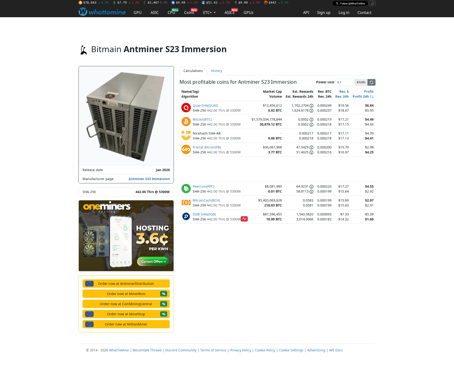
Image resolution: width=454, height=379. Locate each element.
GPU (138, 12)
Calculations (193, 70)
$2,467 (157, 2)
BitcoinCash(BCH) (206, 200)
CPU (173, 11)
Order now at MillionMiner (126, 324)
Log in (344, 12)
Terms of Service (213, 350)
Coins (190, 11)
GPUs (248, 12)
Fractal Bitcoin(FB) (207, 147)
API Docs (336, 350)
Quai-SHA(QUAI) (205, 105)
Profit (369, 91)
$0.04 (187, 2)
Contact (364, 12)
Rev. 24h (342, 96)
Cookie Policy (265, 350)
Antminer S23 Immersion (149, 179)
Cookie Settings (291, 350)
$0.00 (249, 2)
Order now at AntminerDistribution (126, 283)
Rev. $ (344, 91)
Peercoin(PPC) (203, 186)
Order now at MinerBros (136, 293)
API (306, 12)
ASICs (231, 11)
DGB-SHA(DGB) (204, 214)
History (216, 70)
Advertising (316, 350)
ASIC (155, 12)
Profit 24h (361, 96)
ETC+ (208, 12)
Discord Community (180, 350)
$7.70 (128, 2)
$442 (278, 2)
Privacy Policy (240, 350)
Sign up (324, 12)
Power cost (325, 82)
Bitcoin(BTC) (202, 119)
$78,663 (96, 2)
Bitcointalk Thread (147, 350)
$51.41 (218, 2)
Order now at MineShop (136, 314)
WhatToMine (119, 350)
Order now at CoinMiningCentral (132, 304)
